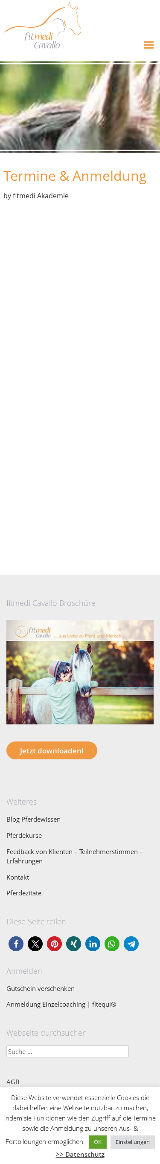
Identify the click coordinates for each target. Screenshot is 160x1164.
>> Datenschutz (80, 1154)
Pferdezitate (23, 893)
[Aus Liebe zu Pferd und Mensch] (80, 726)
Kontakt (17, 877)
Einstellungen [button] (133, 1142)
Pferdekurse (24, 835)
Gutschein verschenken (40, 988)
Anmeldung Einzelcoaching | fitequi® (61, 1004)
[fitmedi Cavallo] (40, 55)
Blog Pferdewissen (33, 819)
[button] (16, 943)
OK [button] (98, 1142)
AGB (13, 1081)
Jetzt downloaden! (52, 750)
